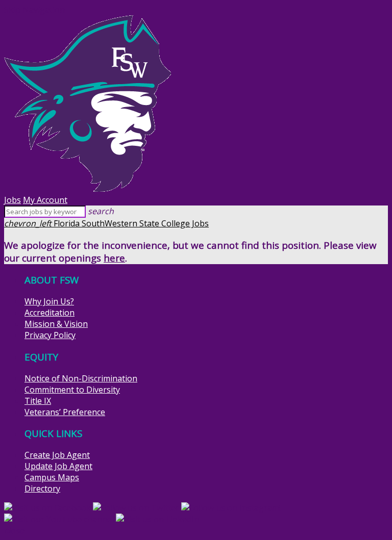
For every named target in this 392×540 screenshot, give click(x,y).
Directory (42, 488)
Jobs (12, 199)
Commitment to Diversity (72, 389)
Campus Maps (51, 477)
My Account (45, 199)
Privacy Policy (50, 335)
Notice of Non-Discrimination (80, 378)
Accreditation (49, 312)
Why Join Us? (49, 301)
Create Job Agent (57, 454)
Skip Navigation (34, 9)
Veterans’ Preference (64, 412)
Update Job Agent (58, 466)
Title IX (37, 400)
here (114, 257)
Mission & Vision (56, 323)
